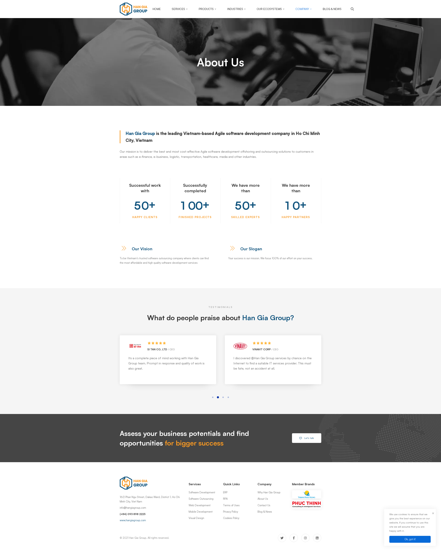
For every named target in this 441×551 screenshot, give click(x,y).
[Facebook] (294, 538)
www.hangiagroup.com (133, 520)
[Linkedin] (317, 538)
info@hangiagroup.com (133, 507)
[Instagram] (305, 538)
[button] (212, 397)
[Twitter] (282, 538)
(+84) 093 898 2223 (132, 514)
